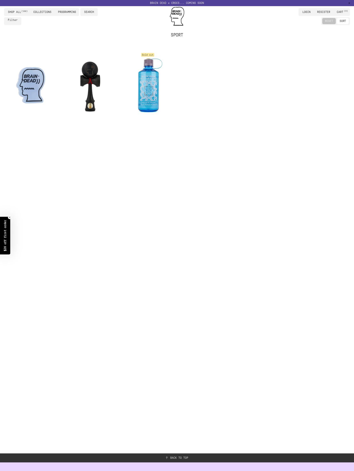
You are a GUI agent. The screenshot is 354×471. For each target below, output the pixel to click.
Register (323, 12)
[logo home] (177, 16)
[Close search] (95, 12)
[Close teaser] (9, 217)
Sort (343, 21)
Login (306, 12)
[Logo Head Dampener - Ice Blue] (31, 85)
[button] (177, 3)
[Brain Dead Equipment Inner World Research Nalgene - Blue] (148, 85)
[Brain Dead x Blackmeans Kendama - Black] (89, 85)
